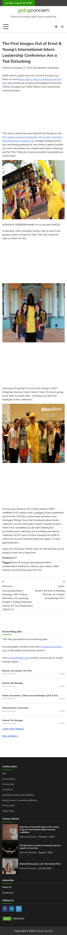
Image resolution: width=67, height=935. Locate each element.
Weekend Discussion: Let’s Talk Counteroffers (40, 864)
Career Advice (8, 779)
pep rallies (46, 566)
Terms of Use (8, 784)
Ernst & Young (20, 562)
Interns (34, 566)
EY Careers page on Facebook (19, 137)
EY (15, 557)
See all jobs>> (10, 735)
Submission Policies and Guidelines (18, 795)
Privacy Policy (8, 805)
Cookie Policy (8, 811)
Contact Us (7, 789)
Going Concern (44, 930)
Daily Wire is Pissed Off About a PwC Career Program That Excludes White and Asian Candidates (39, 829)
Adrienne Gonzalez (48, 67)
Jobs (4, 773)
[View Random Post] (56, 26)
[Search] (62, 26)
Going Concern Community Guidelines (19, 800)
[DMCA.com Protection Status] (14, 920)
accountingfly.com (18, 657)
